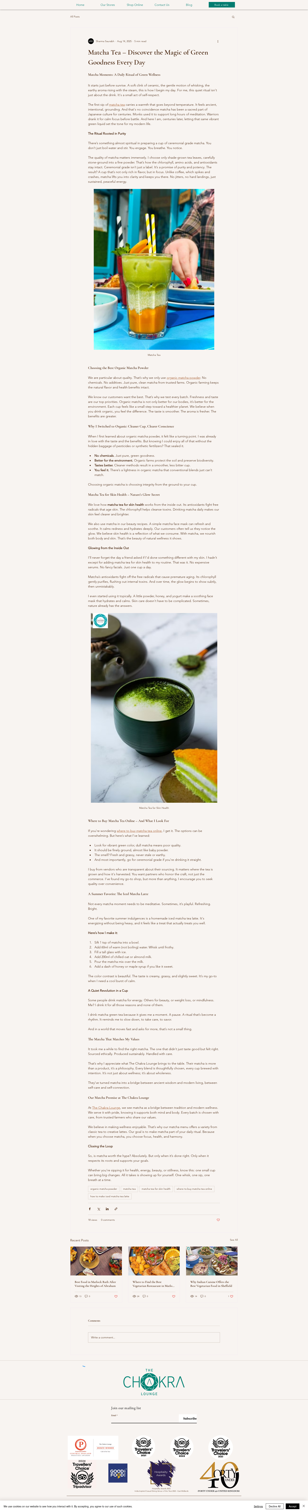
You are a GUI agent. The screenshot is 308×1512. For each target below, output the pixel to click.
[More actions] (218, 41)
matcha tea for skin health (156, 1188)
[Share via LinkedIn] (107, 1209)
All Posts (75, 16)
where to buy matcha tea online (194, 1188)
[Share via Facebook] (89, 1209)
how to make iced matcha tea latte (109, 1196)
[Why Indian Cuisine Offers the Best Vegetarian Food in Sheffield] (212, 1261)
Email (113, 1415)
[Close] (304, 1506)
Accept (292, 1506)
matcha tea (129, 1188)
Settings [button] (258, 1506)
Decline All (275, 1506)
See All (234, 1239)
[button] (107, 4)
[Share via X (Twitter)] (98, 1209)
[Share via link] (116, 1209)
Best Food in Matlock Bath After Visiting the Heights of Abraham (95, 1284)
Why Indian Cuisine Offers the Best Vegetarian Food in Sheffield (211, 1284)
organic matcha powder (103, 1188)
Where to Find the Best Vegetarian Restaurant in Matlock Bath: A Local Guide (154, 1284)
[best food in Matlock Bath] (96, 1261)
